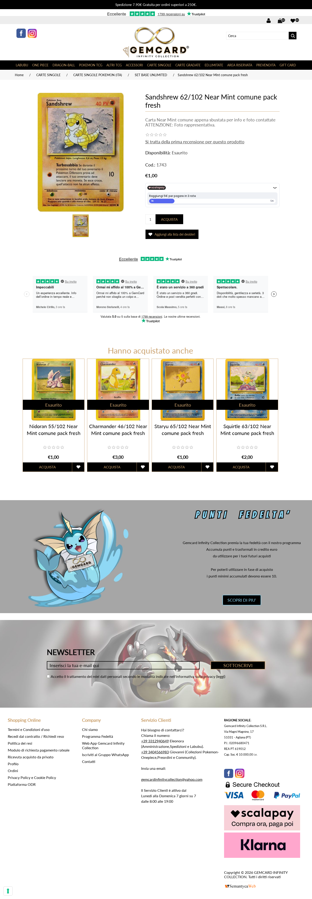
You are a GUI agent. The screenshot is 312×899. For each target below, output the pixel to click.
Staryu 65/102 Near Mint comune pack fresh (182, 429)
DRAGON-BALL (64, 65)
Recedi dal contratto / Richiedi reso (36, 736)
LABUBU (22, 65)
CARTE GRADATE (188, 65)
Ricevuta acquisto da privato (30, 757)
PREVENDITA (265, 65)
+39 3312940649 (155, 741)
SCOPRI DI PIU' (241, 600)
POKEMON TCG (90, 65)
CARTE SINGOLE (159, 65)
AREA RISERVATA (239, 65)
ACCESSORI (134, 65)
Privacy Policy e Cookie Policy (32, 777)
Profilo (13, 764)
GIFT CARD (288, 65)
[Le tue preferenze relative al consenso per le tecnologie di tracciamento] (8, 891)
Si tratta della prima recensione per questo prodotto (194, 141)
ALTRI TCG (114, 65)
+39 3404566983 (155, 752)
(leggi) (220, 676)
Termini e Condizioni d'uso (29, 729)
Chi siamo (90, 729)
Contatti (88, 761)
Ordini (13, 770)
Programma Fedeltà (97, 736)
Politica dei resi (20, 743)
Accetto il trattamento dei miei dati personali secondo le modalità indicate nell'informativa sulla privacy (133, 676)
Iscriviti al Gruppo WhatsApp (105, 754)
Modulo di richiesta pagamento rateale (38, 750)
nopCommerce (246, 881)
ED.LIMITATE (214, 65)
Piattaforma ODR (22, 784)
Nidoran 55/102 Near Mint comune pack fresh (53, 429)
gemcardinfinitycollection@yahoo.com (171, 779)
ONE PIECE (40, 65)
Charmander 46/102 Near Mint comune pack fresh (118, 429)
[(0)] (293, 21)
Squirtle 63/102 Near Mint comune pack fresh (247, 429)
